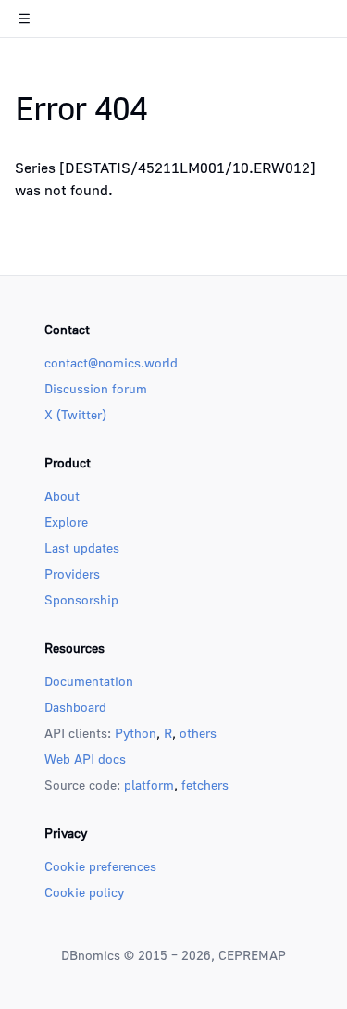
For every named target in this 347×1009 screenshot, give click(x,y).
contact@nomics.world (111, 362)
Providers (72, 573)
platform (149, 784)
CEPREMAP (252, 955)
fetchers (205, 784)
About (62, 496)
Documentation (88, 681)
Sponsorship (81, 599)
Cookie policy (84, 892)
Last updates (81, 547)
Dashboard (75, 707)
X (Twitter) (75, 414)
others (198, 733)
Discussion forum (95, 388)
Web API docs (85, 758)
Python (135, 733)
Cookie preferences (100, 866)
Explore (66, 521)
